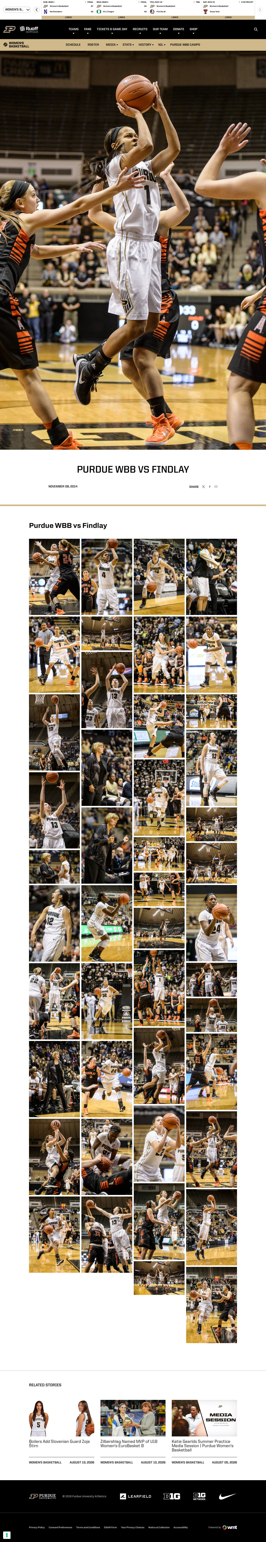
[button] (37, 10)
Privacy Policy (37, 1527)
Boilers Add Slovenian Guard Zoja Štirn (59, 1444)
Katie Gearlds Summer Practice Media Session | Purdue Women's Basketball (202, 1446)
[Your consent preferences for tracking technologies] (7, 1535)
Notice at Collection (159, 1527)
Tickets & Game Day (112, 29)
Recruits (140, 29)
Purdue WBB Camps (185, 44)
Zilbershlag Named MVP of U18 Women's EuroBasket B (129, 1444)
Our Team (160, 29)
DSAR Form (110, 1527)
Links (68, 17)
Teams (74, 29)
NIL (160, 44)
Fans (87, 29)
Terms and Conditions (88, 1527)
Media (111, 44)
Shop (193, 29)
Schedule (73, 44)
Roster (93, 44)
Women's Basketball (45, 1462)
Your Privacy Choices (132, 1527)
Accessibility (181, 1527)
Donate (178, 29)
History (145, 44)
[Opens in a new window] (135, 1496)
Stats (127, 44)
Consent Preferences (60, 1527)
